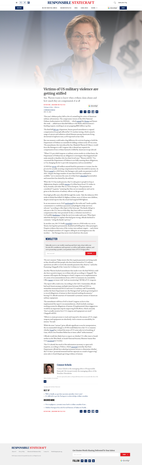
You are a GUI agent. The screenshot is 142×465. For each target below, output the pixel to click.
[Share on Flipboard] (93, 111)
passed (79, 121)
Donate (123, 8)
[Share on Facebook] (85, 111)
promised (50, 340)
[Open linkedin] (93, 460)
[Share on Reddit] (89, 111)
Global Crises (84, 8)
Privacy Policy (22, 451)
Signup (124, 454)
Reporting (47, 105)
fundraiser (56, 215)
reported (74, 346)
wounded (68, 223)
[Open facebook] (24, 2)
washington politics (48, 107)
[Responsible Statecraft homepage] (29, 448)
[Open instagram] (89, 460)
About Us (14, 451)
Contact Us (46, 451)
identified (83, 176)
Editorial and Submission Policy (34, 451)
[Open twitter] (21, 2)
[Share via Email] (97, 111)
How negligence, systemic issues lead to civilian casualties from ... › (66, 404)
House (86, 121)
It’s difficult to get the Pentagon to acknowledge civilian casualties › (67, 396)
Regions (93, 8)
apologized (69, 203)
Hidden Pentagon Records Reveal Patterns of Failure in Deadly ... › (67, 407)
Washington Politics (65, 8)
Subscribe (19, 8)
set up (54, 166)
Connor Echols (49, 110)
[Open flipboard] (28, 2)
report (50, 280)
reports (67, 184)
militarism (56, 107)
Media (76, 8)
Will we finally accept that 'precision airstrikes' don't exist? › (64, 394)
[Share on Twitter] (81, 111)
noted (51, 171)
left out (56, 129)
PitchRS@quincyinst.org (56, 451)
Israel (52, 330)
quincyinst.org (122, 2)
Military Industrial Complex (49, 8)
